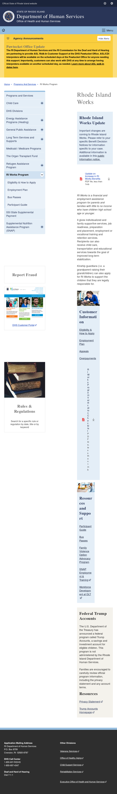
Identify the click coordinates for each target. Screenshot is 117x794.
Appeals (84, 351)
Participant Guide (17, 204)
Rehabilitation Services (70, 771)
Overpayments (87, 358)
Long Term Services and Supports (20, 139)
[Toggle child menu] (42, 103)
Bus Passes (14, 197)
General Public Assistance (21, 129)
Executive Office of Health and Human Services (82, 781)
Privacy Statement (89, 701)
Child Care (12, 103)
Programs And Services (25, 84)
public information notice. (91, 157)
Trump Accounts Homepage (88, 710)
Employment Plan (18, 190)
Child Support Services (70, 764)
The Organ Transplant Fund (22, 156)
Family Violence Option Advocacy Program (84, 555)
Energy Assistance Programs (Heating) (17, 120)
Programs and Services (19, 95)
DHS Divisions (14, 111)
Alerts (106, 38)
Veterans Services (68, 751)
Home (7, 84)
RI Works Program (17, 174)
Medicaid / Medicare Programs (23, 148)
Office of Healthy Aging (70, 757)
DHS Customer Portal (23, 325)
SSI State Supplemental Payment (20, 213)
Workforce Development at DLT (85, 590)
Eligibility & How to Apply (22, 182)
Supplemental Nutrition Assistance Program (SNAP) (19, 226)
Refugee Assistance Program (17, 165)
